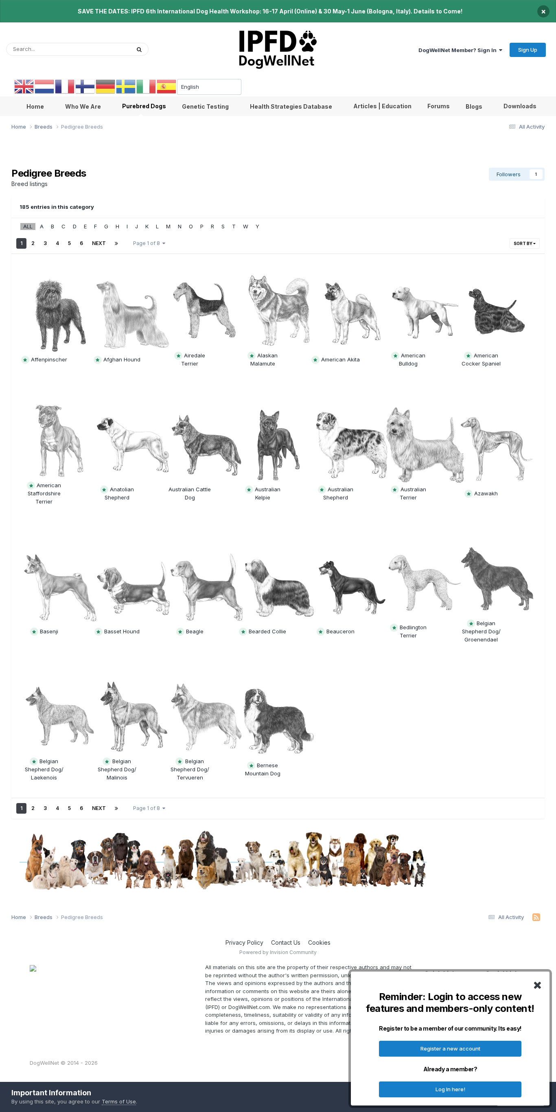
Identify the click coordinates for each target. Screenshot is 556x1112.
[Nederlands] (45, 86)
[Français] (65, 86)
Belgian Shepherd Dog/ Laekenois (44, 769)
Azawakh (486, 493)
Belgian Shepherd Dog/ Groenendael (481, 631)
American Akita (340, 359)
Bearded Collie (267, 631)
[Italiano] (146, 86)
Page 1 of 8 (147, 243)
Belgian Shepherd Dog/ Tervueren (190, 769)
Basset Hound (122, 631)
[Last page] (116, 243)
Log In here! (450, 1089)
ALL (28, 226)
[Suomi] (85, 86)
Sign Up (527, 49)
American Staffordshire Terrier (44, 493)
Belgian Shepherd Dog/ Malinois (117, 769)
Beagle (195, 631)
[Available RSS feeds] (536, 917)
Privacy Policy (244, 942)
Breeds (110, 49)
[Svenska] (126, 86)
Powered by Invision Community (278, 952)
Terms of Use (119, 1101)
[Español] (167, 86)
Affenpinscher (49, 359)
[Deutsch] (106, 86)
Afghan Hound (121, 359)
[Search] (139, 49)
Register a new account (450, 1048)
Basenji (49, 631)
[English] (24, 86)
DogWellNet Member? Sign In (458, 50)
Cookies (319, 942)
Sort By (523, 243)
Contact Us (285, 942)
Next (99, 243)
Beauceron (340, 631)
